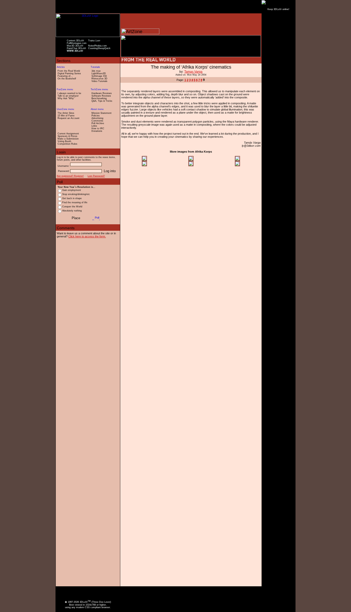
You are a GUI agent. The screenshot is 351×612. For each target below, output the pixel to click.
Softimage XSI (99, 76)
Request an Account (68, 118)
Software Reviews (101, 96)
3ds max (96, 71)
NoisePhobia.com (97, 45)
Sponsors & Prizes (67, 136)
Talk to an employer (68, 96)
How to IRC (97, 128)
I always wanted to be (69, 93)
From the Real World (69, 71)
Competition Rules (67, 144)
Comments (97, 120)
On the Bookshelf (67, 78)
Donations (96, 131)
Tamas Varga (193, 71)
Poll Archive (97, 123)
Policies (95, 115)
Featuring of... (65, 76)
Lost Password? (96, 176)
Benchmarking (99, 98)
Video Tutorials (99, 81)
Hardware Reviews (101, 93)
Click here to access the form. (87, 236)
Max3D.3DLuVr (75, 45)
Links (94, 126)
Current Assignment (68, 133)
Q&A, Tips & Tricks (101, 101)
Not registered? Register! (70, 176)
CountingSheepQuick (99, 48)
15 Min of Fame (66, 115)
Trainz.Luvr (94, 40)
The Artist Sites (66, 113)
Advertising (97, 118)
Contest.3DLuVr (75, 40)
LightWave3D (98, 73)
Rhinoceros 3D (99, 78)
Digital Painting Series (69, 73)
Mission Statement (101, 113)
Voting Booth (64, 141)
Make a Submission (68, 138)
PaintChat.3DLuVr (76, 48)
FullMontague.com (77, 43)
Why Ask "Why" (66, 98)
